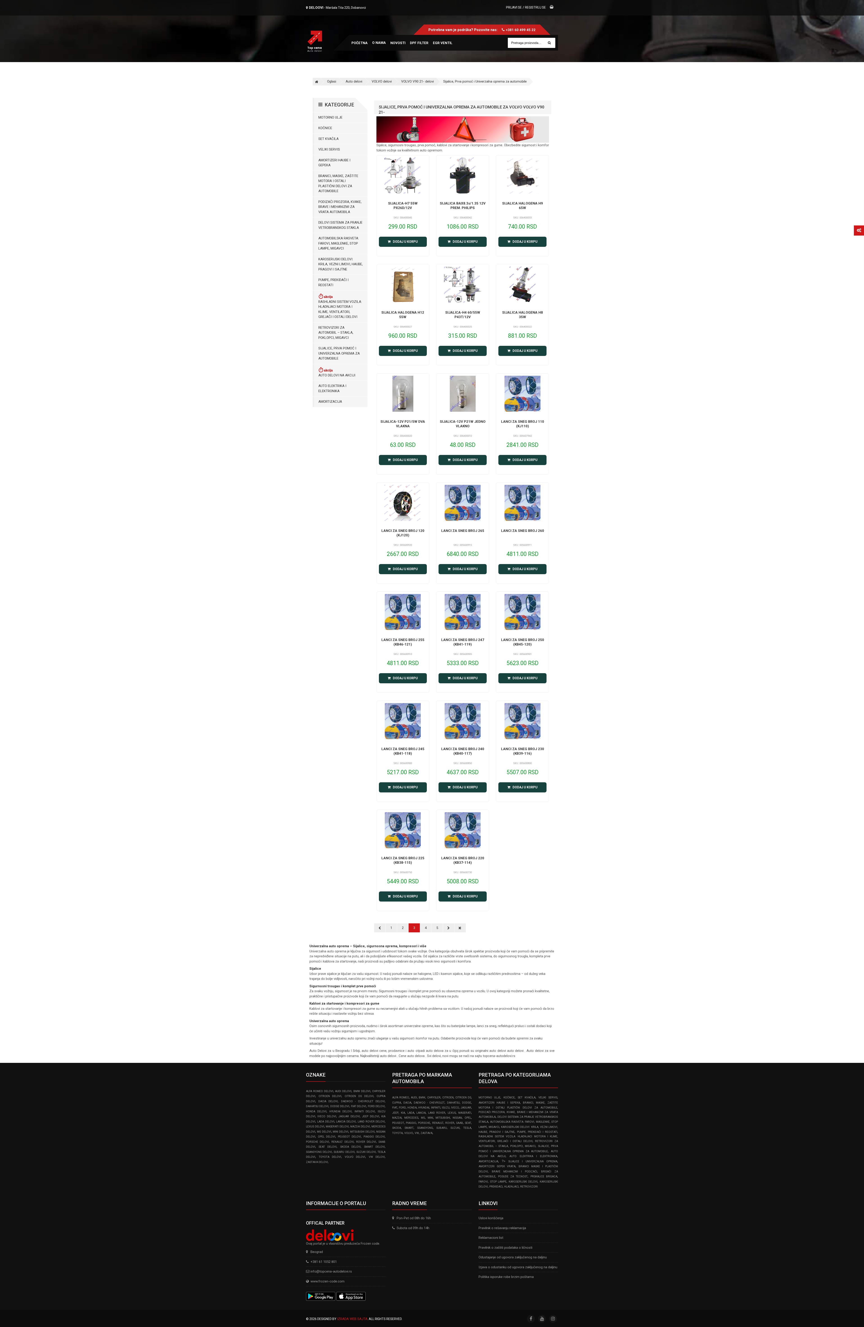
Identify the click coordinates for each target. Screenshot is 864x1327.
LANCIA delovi (346, 1121)
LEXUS (452, 1112)
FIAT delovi (358, 1106)
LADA (410, 1112)
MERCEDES (411, 1117)
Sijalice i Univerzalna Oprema (532, 1161)
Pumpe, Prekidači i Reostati (333, 282)
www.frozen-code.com (327, 1281)
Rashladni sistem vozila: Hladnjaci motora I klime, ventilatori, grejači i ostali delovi (340, 309)
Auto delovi (354, 81)
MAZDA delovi (360, 1126)
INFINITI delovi (365, 1111)
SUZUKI (455, 1127)
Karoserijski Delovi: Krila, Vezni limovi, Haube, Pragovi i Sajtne (340, 264)
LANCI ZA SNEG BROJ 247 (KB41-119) (462, 642)
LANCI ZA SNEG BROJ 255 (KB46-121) (402, 642)
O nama (379, 43)
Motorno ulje (330, 117)
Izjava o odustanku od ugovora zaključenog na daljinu (518, 1267)
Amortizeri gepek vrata (497, 1166)
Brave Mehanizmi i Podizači (514, 1171)
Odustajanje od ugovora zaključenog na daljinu (513, 1257)
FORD (402, 1107)
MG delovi (324, 1131)
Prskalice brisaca (544, 1176)
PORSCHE (424, 1123)
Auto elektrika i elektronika (332, 388)
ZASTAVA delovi (317, 1162)
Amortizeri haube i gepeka (334, 162)
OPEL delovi (326, 1136)
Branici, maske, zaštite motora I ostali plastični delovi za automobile (338, 183)
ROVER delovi (366, 1141)
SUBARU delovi (344, 1152)
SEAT (468, 1123)
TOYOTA (397, 1133)
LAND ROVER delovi (371, 1121)
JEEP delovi (370, 1116)
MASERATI (464, 1112)
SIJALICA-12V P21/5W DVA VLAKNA (402, 424)
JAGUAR (466, 1107)
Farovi (483, 1181)
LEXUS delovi (315, 1126)
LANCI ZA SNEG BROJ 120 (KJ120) (402, 533)
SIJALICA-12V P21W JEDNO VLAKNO (463, 424)
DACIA (407, 1102)
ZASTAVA (426, 1133)
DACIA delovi (328, 1101)
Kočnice (325, 128)
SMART (409, 1127)
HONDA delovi (316, 1111)
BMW (422, 1097)
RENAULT (437, 1123)
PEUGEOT (398, 1123)
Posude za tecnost (513, 1176)
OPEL (468, 1117)
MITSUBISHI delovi (362, 1131)
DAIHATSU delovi (317, 1106)
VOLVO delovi (382, 81)
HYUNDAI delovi (340, 1111)
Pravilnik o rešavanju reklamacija (502, 1228)
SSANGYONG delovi (319, 1152)
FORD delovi (376, 1106)
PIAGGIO (411, 1123)
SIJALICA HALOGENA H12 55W (402, 314)
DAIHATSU (453, 1102)
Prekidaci (496, 1186)
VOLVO (408, 1133)
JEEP (395, 1112)
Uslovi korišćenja (491, 1218)
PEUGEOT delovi (349, 1136)
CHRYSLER (434, 1097)
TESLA (467, 1127)
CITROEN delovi (330, 1096)
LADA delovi (325, 1121)
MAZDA (397, 1117)
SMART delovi (374, 1146)
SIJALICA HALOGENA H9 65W (522, 205)
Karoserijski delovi (523, 1181)
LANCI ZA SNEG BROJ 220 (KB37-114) (462, 860)
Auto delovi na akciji (336, 375)
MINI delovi (340, 1131)
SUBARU (441, 1127)
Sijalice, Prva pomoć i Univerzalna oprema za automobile (485, 81)
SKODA (396, 1127)
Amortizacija (330, 402)
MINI (430, 1117)
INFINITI (435, 1107)
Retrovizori (529, 1186)
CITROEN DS (463, 1097)
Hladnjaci (511, 1186)
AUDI (414, 1097)
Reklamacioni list (491, 1238)
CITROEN (448, 1097)
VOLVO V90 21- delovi (417, 81)
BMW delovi (361, 1091)
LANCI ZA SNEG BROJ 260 (522, 531)
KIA (403, 1112)
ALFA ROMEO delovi (319, 1091)
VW (417, 1133)
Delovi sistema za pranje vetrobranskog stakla (340, 225)
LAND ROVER (437, 1112)
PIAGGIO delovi (374, 1136)
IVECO (455, 1107)
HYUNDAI (423, 1107)
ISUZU (446, 1107)
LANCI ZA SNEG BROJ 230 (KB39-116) (522, 751)
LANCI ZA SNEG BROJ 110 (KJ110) (522, 424)
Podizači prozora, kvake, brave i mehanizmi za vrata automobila (340, 207)
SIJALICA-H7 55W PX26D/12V (403, 205)
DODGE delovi (339, 1106)
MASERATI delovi (337, 1126)
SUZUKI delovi (366, 1152)
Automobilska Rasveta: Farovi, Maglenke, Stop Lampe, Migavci (338, 243)
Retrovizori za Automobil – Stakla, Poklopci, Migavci (335, 333)
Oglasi (331, 81)
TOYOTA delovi (330, 1156)
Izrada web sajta (352, 1319)
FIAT (394, 1107)
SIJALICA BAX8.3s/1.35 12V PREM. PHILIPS (463, 205)
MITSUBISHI (443, 1117)
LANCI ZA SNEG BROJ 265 (462, 531)
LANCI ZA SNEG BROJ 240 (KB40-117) (462, 751)
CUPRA (396, 1102)
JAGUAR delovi (349, 1116)
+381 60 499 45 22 (521, 30)
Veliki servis (329, 149)
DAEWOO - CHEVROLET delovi (363, 1101)
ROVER (449, 1123)
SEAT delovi (328, 1146)
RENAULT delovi (342, 1141)
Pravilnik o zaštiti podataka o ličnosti (505, 1248)
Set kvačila (328, 139)
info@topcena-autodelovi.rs (331, 1271)
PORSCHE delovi (317, 1141)
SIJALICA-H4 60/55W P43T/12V (462, 314)
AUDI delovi (343, 1091)
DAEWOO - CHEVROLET (429, 1102)
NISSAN (457, 1117)
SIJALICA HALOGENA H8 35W (522, 314)
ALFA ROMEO (400, 1097)
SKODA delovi (350, 1146)
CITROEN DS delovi (359, 1096)
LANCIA (421, 1112)
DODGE (466, 1102)
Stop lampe (498, 1181)
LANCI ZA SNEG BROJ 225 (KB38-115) (402, 860)
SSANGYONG (425, 1127)
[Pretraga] (549, 43)
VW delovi (377, 1156)
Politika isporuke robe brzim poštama (506, 1277)
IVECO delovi (326, 1116)
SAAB (459, 1123)
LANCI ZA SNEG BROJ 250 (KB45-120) (522, 642)
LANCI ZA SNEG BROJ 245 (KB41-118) (402, 751)
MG (423, 1117)
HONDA (412, 1107)
